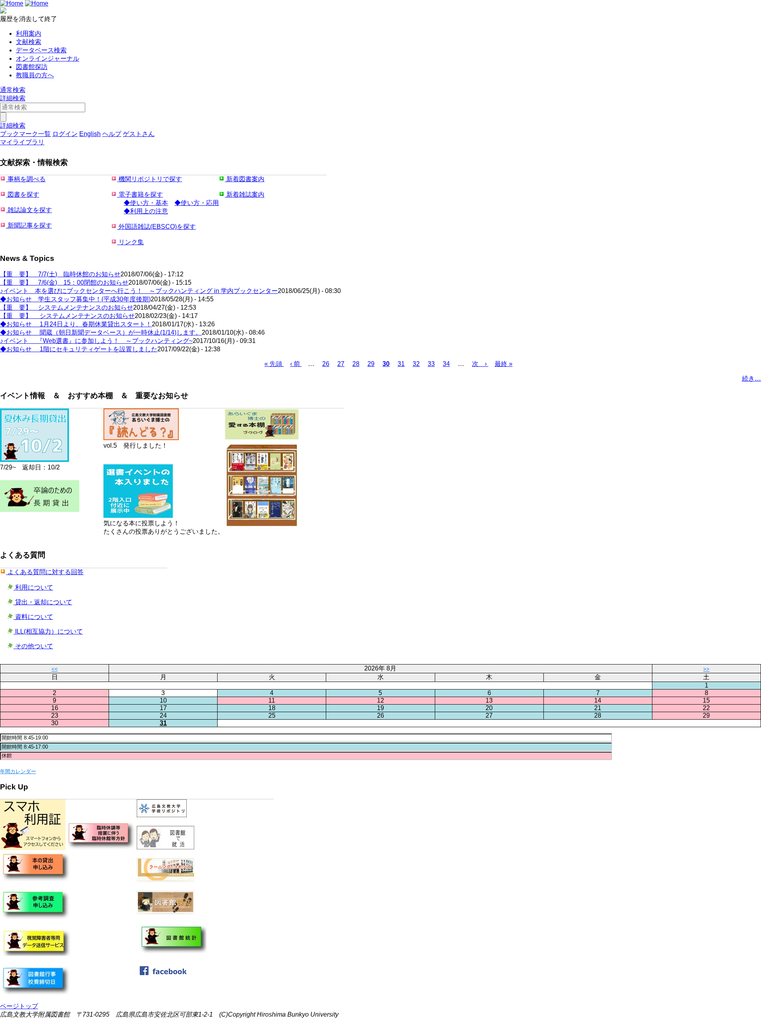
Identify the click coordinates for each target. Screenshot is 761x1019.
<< (55, 669)
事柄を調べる (26, 179)
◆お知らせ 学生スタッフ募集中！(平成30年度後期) (75, 299)
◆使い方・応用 (196, 202)
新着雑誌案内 (244, 194)
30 (386, 363)
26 (325, 363)
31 (401, 363)
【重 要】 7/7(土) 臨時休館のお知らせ (60, 274)
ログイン (65, 133)
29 (371, 363)
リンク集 (130, 242)
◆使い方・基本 (146, 202)
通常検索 (12, 89)
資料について (33, 616)
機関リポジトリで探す (149, 179)
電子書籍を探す (140, 194)
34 (446, 363)
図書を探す (22, 194)
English (90, 133)
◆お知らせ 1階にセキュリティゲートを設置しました (78, 349)
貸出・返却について (42, 602)
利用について (33, 587)
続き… (751, 378)
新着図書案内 (244, 179)
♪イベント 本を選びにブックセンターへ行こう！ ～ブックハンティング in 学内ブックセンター (139, 290)
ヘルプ (111, 133)
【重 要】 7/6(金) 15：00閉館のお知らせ (64, 282)
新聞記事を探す (29, 225)
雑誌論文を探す (29, 210)
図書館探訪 (32, 66)
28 (355, 363)
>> (706, 669)
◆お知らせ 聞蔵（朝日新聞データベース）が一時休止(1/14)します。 (101, 332)
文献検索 (28, 41)
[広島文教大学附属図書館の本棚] (261, 526)
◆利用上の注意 (146, 211)
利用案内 (28, 33)
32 (416, 363)
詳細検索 (12, 98)
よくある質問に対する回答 (45, 572)
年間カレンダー (18, 771)
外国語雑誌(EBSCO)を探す (156, 226)
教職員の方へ (35, 75)
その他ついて (33, 646)
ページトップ (19, 1006)
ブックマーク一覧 (25, 133)
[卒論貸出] (39, 512)
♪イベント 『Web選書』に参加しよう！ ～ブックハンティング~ (96, 340)
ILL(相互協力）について (48, 631)
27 (340, 363)
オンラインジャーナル (47, 58)
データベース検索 (41, 50)
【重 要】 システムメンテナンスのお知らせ (66, 307)
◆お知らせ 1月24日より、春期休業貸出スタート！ (76, 324)
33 (431, 363)
